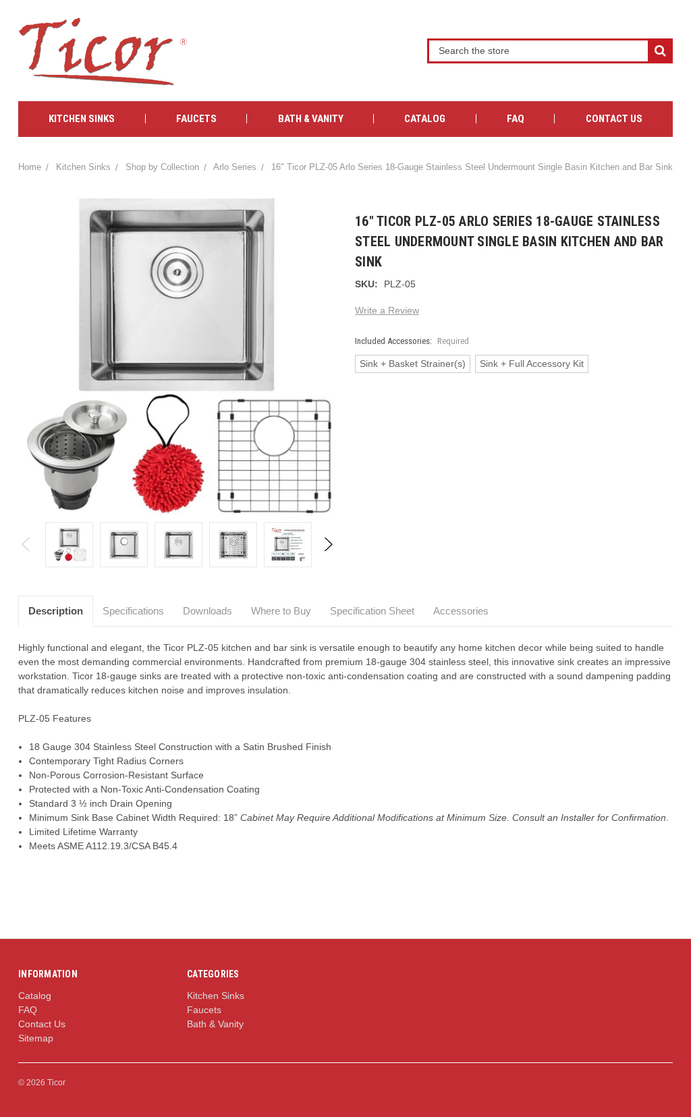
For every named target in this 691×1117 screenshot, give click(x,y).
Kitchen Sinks (82, 119)
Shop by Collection (162, 167)
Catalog (424, 119)
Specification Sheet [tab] (372, 611)
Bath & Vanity (310, 119)
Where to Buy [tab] (281, 611)
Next (327, 544)
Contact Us (614, 119)
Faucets (196, 119)
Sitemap (35, 1038)
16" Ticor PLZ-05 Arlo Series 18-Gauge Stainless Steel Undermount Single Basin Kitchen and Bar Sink (472, 167)
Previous (26, 544)
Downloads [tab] (207, 611)
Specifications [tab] (133, 611)
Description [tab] (55, 611)
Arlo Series (234, 167)
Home (29, 167)
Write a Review (387, 310)
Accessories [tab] (461, 611)
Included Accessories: (412, 341)
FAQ (515, 119)
